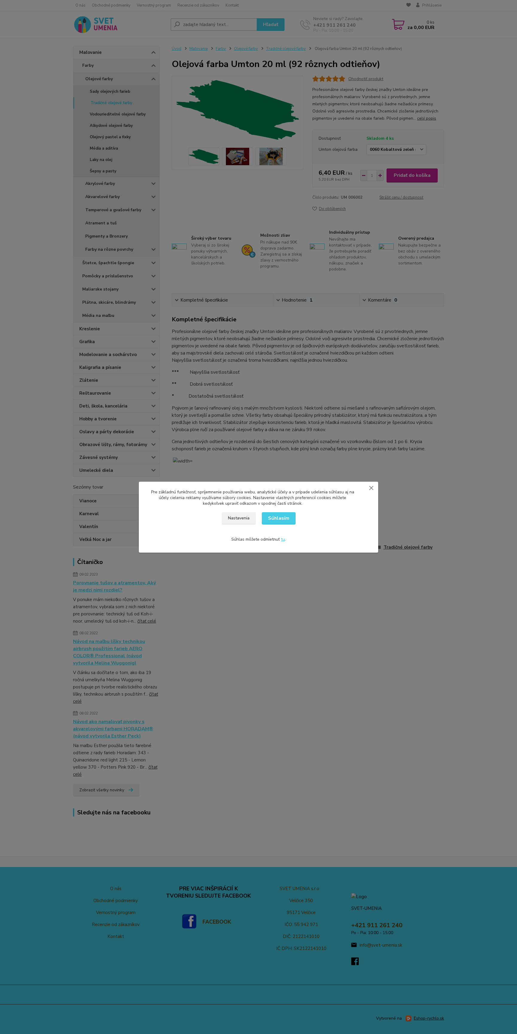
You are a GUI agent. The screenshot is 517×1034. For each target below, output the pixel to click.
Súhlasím (278, 518)
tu (283, 539)
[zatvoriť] (371, 487)
